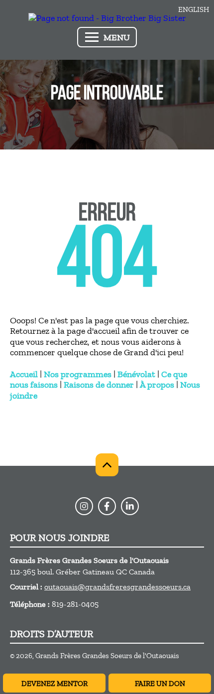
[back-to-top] (107, 464)
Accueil (24, 374)
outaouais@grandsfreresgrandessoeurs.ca (117, 586)
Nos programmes (77, 374)
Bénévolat (136, 374)
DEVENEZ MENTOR (54, 683)
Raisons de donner (99, 384)
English (193, 9)
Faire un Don (160, 683)
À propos (157, 384)
